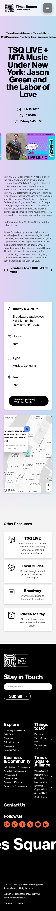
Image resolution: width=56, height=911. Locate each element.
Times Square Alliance (18, 33)
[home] (20, 8)
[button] (47, 8)
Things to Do (40, 33)
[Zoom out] (48, 489)
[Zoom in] (48, 484)
